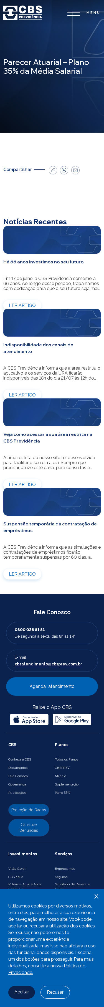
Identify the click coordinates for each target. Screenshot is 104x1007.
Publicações (17, 793)
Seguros (61, 877)
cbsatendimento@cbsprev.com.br (48, 664)
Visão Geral (16, 869)
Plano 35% (62, 793)
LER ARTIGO (22, 305)
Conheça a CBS (19, 759)
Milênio (60, 776)
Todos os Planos (66, 759)
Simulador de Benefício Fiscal (72, 886)
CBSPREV (62, 768)
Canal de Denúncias (28, 827)
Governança (17, 784)
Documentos (17, 768)
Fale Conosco (18, 776)
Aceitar (21, 992)
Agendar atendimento (52, 686)
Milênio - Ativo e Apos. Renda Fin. (25, 886)
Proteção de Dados (28, 810)
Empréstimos (65, 869)
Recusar (55, 992)
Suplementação (66, 784)
